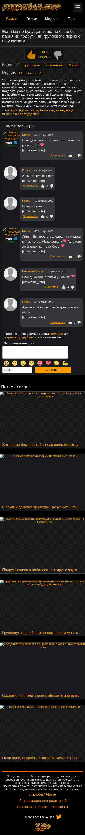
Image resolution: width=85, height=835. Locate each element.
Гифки (31, 19)
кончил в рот (13, 114)
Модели (52, 19)
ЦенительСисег (32, 271)
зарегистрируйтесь (20, 337)
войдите (56, 333)
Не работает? (30, 73)
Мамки (74, 65)
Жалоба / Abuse (42, 794)
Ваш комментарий (19, 343)
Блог (72, 19)
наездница (65, 110)
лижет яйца (29, 110)
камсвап (48, 110)
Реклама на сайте (32, 807)
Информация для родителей (43, 801)
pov (14, 110)
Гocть (26, 170)
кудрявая (32, 114)
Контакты (60, 807)
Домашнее (54, 65)
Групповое (32, 65)
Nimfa (26, 135)
